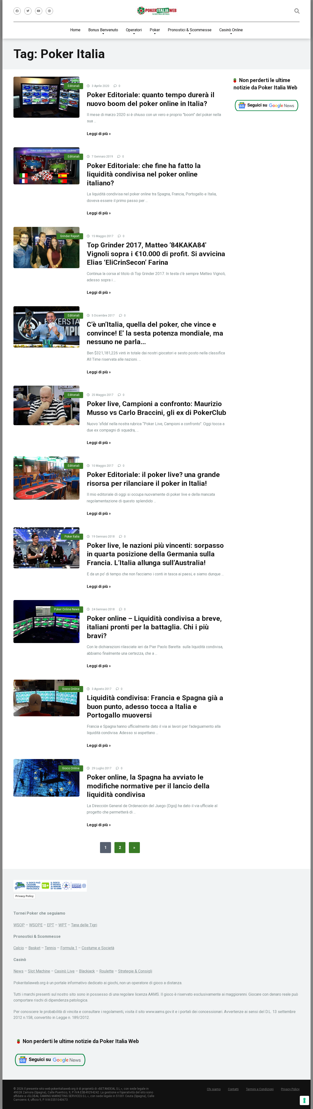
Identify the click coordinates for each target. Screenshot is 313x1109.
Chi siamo (214, 1089)
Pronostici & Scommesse (190, 30)
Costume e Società (98, 948)
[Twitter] (28, 11)
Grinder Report (69, 236)
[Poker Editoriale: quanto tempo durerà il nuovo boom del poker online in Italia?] (46, 97)
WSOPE (36, 925)
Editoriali (73, 86)
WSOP (19, 925)
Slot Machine (39, 971)
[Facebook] (17, 11)
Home (75, 30)
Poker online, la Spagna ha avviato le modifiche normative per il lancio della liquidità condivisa (148, 786)
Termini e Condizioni (260, 1089)
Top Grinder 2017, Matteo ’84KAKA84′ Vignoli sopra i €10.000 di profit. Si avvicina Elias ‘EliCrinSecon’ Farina (156, 253)
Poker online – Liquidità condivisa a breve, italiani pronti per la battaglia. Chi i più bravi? (154, 627)
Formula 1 (68, 948)
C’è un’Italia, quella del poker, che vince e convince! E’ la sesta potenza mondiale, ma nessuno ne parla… (155, 333)
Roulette (106, 971)
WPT (62, 925)
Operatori (134, 30)
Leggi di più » (99, 133)
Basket (34, 948)
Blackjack (87, 971)
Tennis (50, 948)
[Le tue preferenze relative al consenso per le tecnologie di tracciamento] (304, 1100)
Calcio (18, 948)
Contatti (233, 1089)
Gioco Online (70, 689)
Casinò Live (65, 971)
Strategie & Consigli (135, 971)
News (18, 971)
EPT (50, 925)
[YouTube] (38, 11)
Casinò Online (231, 30)
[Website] (49, 11)
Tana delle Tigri (84, 925)
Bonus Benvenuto (103, 30)
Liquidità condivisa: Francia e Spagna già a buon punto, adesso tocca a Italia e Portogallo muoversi (155, 706)
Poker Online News (66, 609)
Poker (155, 30)
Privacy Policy (24, 896)
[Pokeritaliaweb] (156, 11)
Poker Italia (72, 536)
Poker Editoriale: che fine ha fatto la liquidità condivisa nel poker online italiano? (144, 174)
